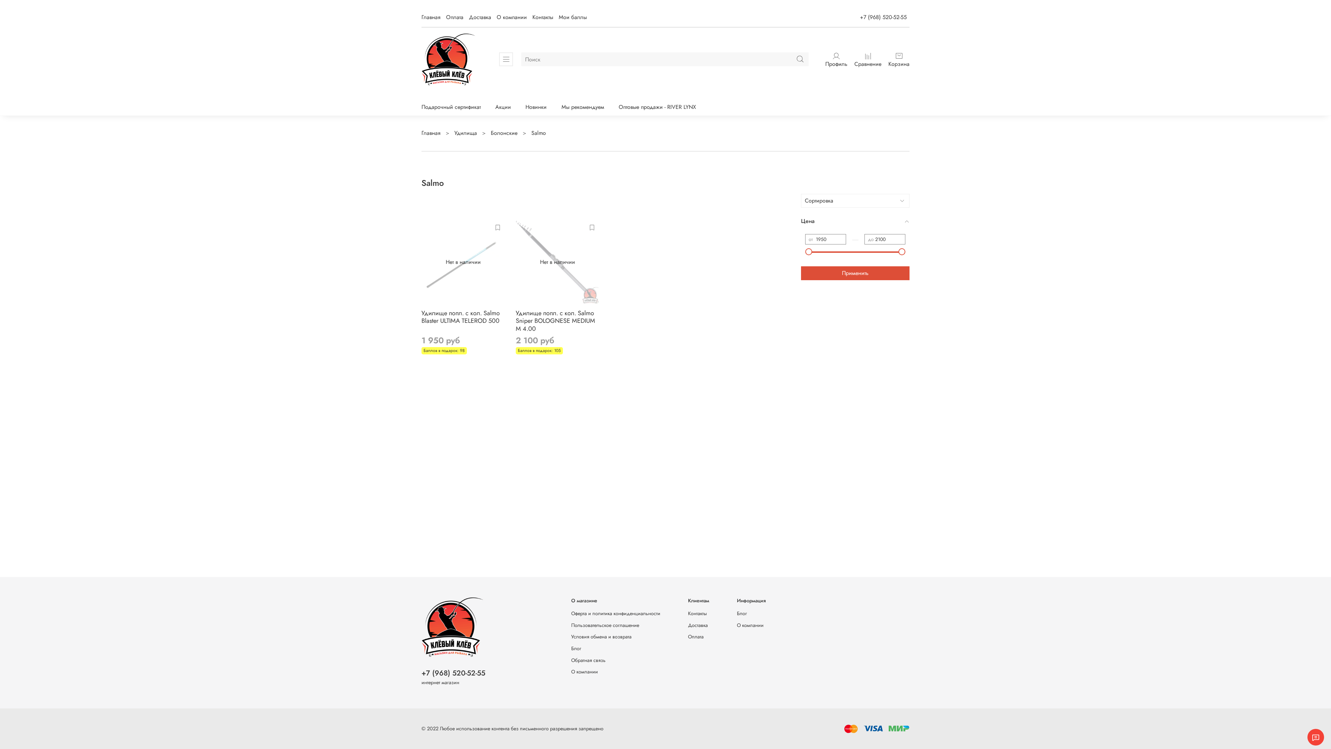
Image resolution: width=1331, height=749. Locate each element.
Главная (431, 17)
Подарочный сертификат (451, 107)
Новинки (536, 107)
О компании (512, 17)
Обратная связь (588, 660)
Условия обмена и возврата (601, 636)
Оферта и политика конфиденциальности (615, 613)
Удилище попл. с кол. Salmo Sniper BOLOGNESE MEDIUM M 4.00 (555, 321)
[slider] (808, 252)
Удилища (465, 133)
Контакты (542, 17)
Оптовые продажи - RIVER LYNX (657, 107)
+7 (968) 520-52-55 (883, 17)
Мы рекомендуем (583, 107)
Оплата (454, 17)
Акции (503, 107)
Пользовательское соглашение (605, 625)
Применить (855, 273)
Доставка (480, 17)
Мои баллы (573, 17)
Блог (576, 648)
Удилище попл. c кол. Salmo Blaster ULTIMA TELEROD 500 (460, 317)
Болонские (504, 133)
